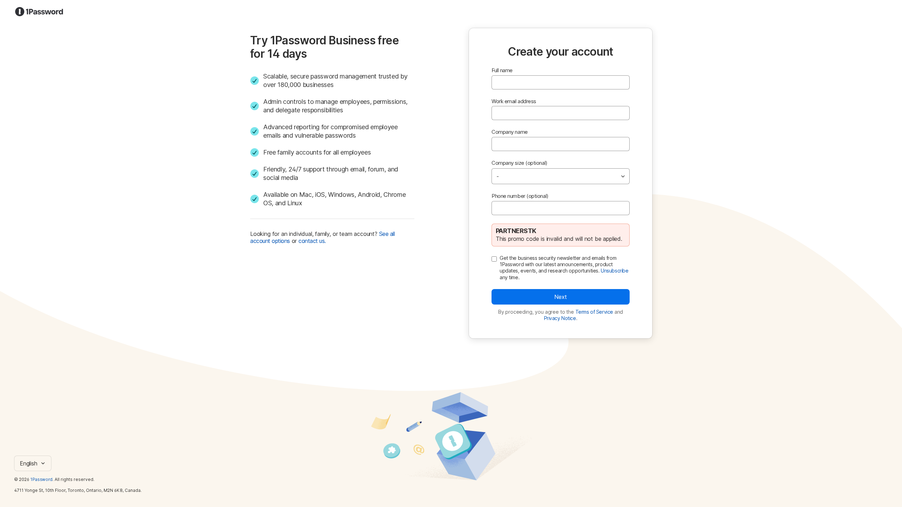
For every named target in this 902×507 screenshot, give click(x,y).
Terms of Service (594, 312)
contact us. (312, 240)
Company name (510, 132)
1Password (41, 479)
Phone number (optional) (520, 196)
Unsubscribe (614, 271)
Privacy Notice (560, 318)
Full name (502, 70)
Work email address (514, 101)
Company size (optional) (520, 162)
